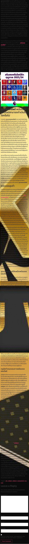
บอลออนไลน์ (20, 481)
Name (3, 515)
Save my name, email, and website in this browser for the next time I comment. (13, 537)
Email (3, 522)
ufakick (14, 481)
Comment (4, 495)
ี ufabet (16, 443)
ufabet (10, 481)
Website (3, 528)
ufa (6, 481)
